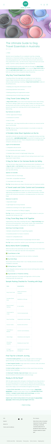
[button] (3, 4)
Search (5, 421)
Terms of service (33, 441)
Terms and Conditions (8, 427)
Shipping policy (41, 441)
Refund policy (19, 441)
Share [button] (8, 52)
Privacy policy (26, 441)
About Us (5, 424)
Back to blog (26, 405)
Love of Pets (12, 441)
